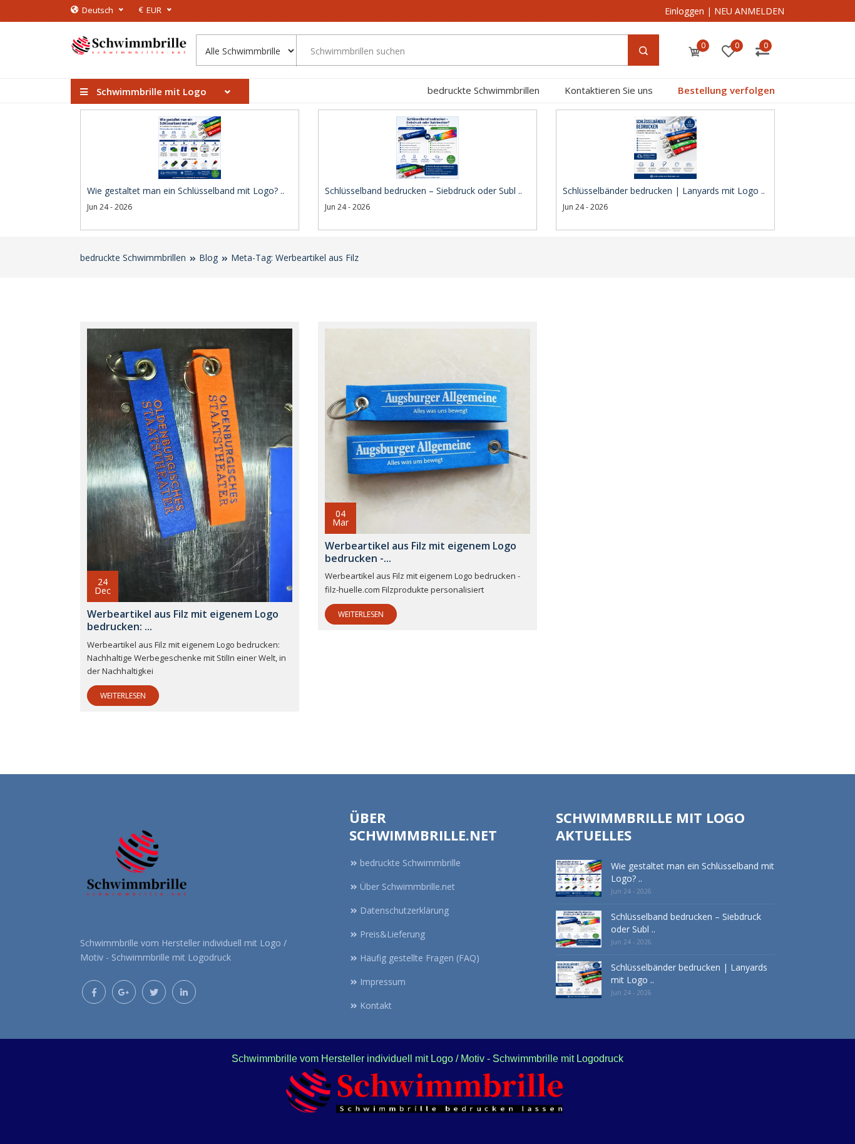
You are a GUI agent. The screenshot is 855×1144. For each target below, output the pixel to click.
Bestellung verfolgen (726, 90)
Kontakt (376, 1005)
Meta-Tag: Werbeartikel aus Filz (295, 257)
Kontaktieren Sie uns (609, 90)
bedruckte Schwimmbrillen (483, 90)
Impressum (383, 982)
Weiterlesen (123, 695)
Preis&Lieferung (392, 934)
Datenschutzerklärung (404, 910)
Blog (208, 257)
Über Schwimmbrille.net (407, 886)
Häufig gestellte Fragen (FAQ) (419, 958)
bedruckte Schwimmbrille (410, 863)
